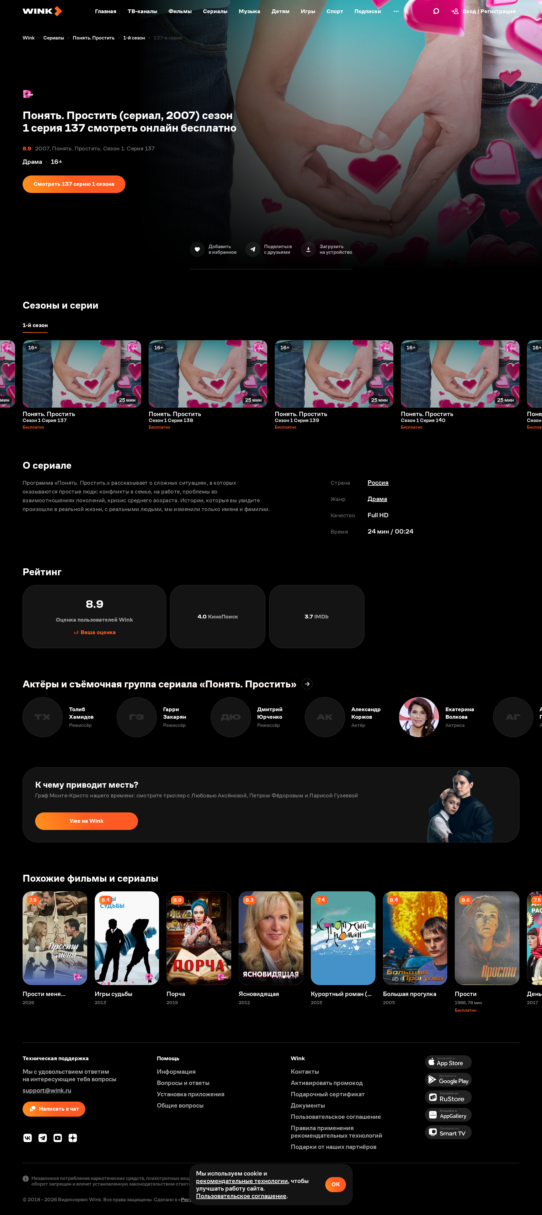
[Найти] (436, 11)
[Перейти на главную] (42, 11)
